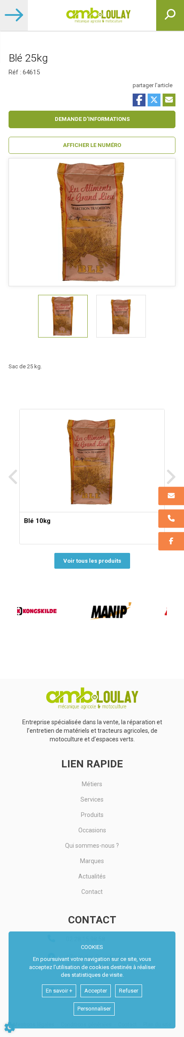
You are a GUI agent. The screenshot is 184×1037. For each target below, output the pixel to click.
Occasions (92, 830)
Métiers (92, 784)
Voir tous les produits (92, 561)
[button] (92, 145)
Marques (92, 861)
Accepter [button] (95, 990)
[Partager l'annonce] (169, 100)
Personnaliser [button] (94, 1008)
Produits (92, 814)
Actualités (92, 876)
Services (92, 799)
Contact (92, 891)
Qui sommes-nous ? (92, 845)
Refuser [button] (128, 990)
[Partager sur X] (154, 100)
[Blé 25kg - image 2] (121, 316)
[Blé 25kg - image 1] (63, 316)
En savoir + (59, 990)
